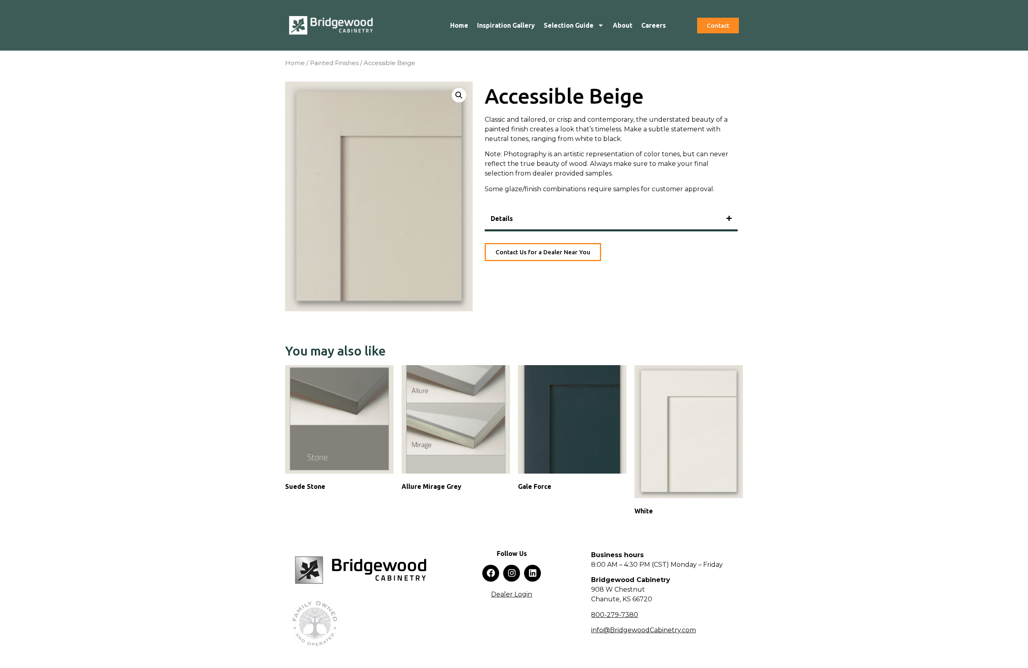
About (622, 25)
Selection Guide (569, 25)
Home (459, 25)
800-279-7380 (614, 615)
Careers (653, 25)
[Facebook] (490, 573)
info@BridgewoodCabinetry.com (643, 630)
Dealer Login (511, 594)
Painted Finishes (334, 63)
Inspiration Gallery (506, 25)
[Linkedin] (532, 573)
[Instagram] (511, 573)
